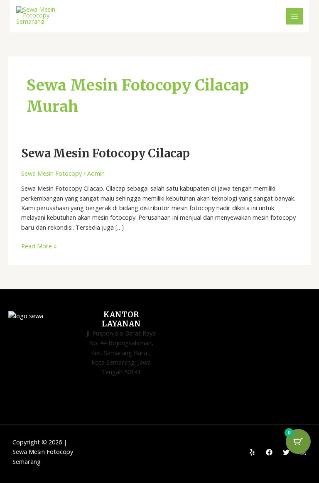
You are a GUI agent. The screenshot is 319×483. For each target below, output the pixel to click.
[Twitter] (286, 452)
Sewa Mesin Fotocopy (51, 173)
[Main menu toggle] (294, 16)
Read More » (39, 245)
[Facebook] (269, 452)
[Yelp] (252, 452)
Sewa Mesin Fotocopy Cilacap (105, 153)
